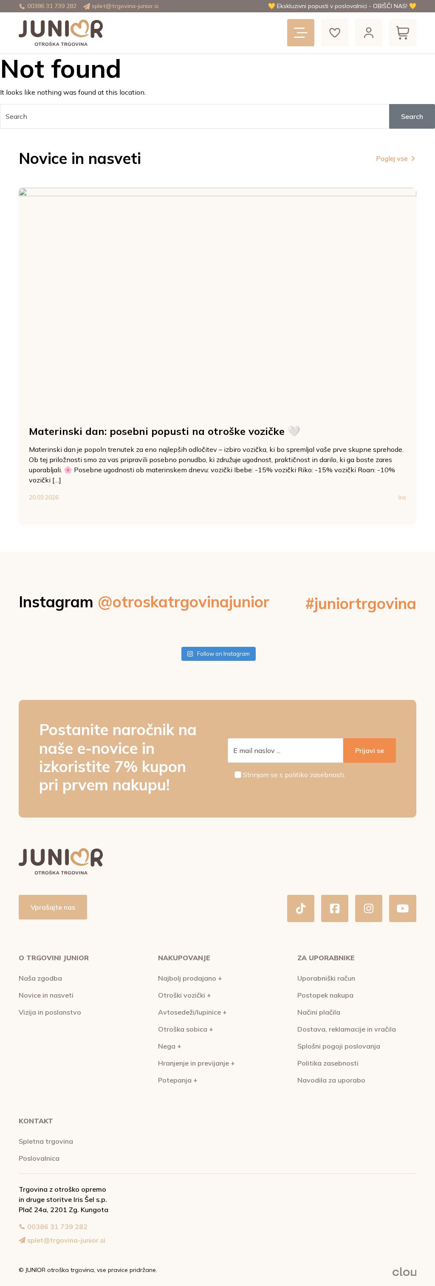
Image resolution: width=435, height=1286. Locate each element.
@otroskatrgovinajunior (183, 601)
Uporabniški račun (326, 978)
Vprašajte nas (53, 907)
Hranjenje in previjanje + (196, 1063)
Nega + (169, 1046)
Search (412, 116)
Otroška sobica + (185, 1029)
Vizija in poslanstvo (50, 1012)
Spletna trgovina (46, 1141)
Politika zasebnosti (328, 1063)
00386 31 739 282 (51, 6)
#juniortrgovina (360, 603)
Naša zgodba (40, 978)
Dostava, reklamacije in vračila (346, 1029)
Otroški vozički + (184, 995)
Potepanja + (178, 1080)
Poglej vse (392, 158)
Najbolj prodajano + (190, 978)
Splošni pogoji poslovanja (338, 1046)
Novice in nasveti (46, 995)
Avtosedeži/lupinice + (192, 1012)
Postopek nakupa (325, 995)
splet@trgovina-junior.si (125, 6)
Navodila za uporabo (331, 1080)
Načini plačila (318, 1012)
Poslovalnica (39, 1158)
